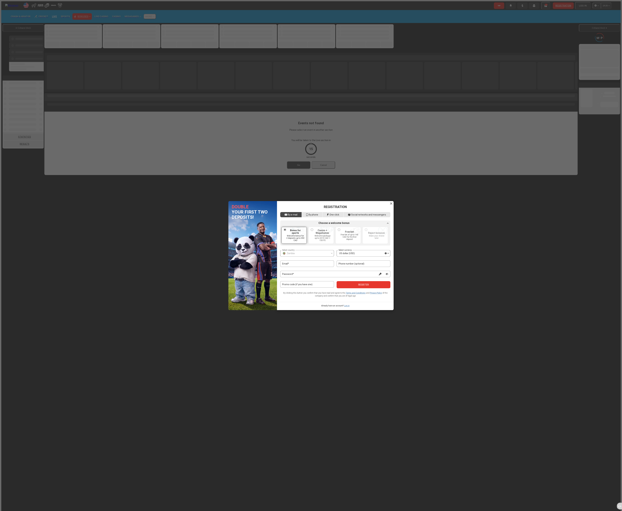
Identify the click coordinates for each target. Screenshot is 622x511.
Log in (347, 306)
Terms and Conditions (356, 293)
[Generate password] (380, 274)
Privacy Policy (376, 293)
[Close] (391, 203)
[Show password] (387, 274)
